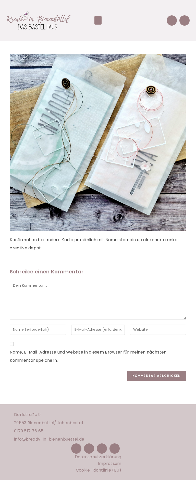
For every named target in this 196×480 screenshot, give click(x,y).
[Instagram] (89, 448)
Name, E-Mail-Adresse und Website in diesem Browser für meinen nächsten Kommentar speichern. (88, 356)
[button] (98, 20)
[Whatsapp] (184, 20)
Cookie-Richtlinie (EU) (98, 470)
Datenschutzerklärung (98, 457)
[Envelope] (172, 20)
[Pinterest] (102, 448)
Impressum (109, 463)
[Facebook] (76, 448)
